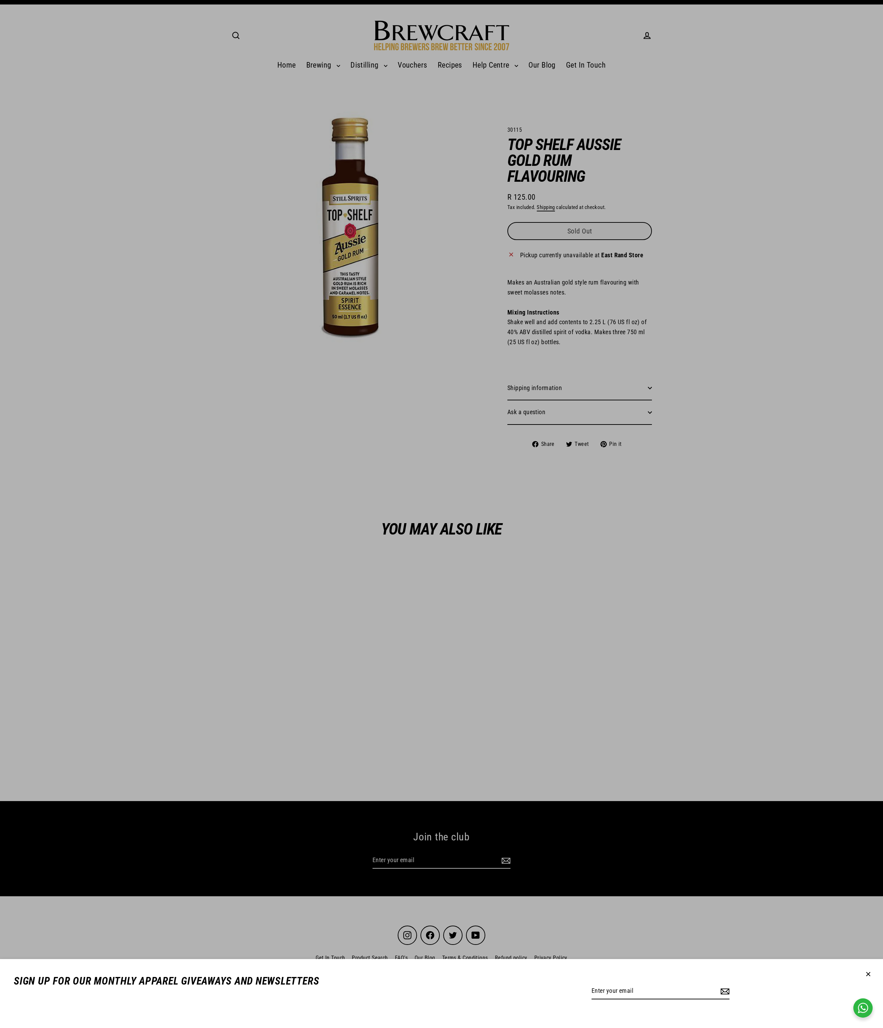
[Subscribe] (724, 991)
